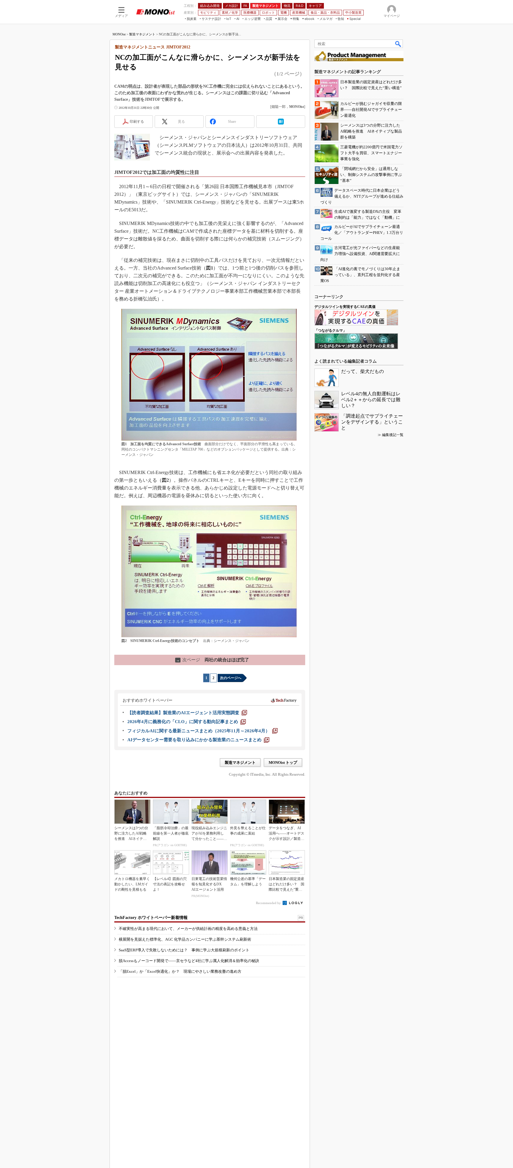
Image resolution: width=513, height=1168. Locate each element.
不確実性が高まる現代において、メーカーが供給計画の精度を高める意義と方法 (188, 928)
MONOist (119, 34)
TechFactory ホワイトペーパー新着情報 (151, 917)
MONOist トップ (283, 762)
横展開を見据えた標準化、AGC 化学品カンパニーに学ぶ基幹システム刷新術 (185, 939)
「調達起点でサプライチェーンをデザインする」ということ (372, 421)
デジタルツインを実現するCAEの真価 (345, 307)
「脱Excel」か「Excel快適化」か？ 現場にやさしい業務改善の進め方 (180, 971)
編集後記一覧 (392, 435)
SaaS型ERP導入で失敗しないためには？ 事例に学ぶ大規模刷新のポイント (184, 950)
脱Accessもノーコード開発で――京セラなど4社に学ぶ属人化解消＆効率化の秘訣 (189, 960)
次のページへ (230, 678)
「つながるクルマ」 (330, 330)
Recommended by (269, 903)
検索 (398, 44)
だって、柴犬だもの (362, 371)
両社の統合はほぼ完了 (212, 659)
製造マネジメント (142, 34)
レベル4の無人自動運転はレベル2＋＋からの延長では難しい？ (370, 399)
